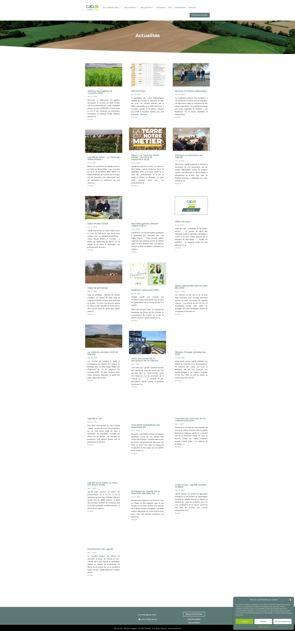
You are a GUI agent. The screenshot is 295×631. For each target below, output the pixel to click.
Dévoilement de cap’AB (100, 549)
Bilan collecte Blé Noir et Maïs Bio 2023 (191, 287)
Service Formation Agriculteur (191, 91)
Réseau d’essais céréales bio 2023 (190, 353)
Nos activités (130, 7)
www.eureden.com (174, 628)
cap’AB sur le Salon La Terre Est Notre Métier (102, 483)
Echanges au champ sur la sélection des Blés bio (145, 492)
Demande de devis (200, 15)
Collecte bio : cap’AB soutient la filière (191, 486)
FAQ (170, 7)
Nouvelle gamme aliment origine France (145, 224)
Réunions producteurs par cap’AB (189, 156)
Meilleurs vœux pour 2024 (145, 290)
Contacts (192, 7)
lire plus (90, 119)
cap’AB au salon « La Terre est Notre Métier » (103, 158)
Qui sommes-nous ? (111, 7)
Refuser (263, 621)
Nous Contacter (194, 614)
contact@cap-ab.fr (148, 615)
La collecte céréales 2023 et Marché (102, 353)
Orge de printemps (97, 288)
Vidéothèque (180, 7)
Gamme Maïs (138, 91)
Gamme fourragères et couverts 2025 (99, 92)
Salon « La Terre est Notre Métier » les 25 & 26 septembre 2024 (145, 157)
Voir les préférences (282, 621)
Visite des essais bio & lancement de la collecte (144, 359)
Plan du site (118, 628)
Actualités (161, 7)
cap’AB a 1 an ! (94, 418)
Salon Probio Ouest (97, 223)
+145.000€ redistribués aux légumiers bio (145, 426)
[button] (290, 600)
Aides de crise (182, 221)
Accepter (244, 621)
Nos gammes (146, 7)
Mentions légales (263, 627)
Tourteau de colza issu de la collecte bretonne (190, 419)
